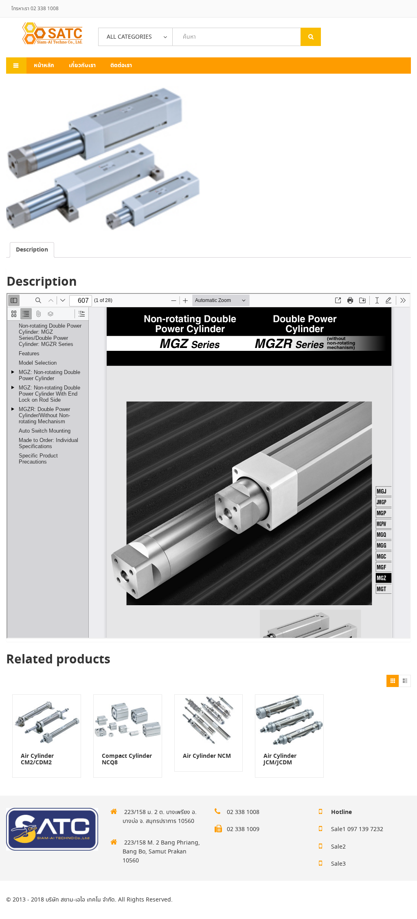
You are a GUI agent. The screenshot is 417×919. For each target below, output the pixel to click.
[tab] (32, 250)
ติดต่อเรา (121, 65)
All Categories (129, 37)
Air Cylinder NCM (207, 756)
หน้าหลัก (44, 65)
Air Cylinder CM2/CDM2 (37, 759)
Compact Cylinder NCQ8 (127, 759)
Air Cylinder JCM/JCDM (279, 759)
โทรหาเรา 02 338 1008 (35, 8)
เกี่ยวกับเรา (82, 65)
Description (32, 249)
